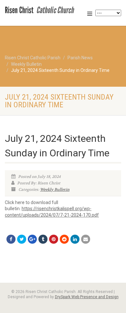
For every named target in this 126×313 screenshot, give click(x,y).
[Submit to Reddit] (64, 239)
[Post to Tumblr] (42, 239)
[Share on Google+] (32, 239)
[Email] (85, 239)
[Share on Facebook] (11, 239)
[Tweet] (21, 239)
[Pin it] (53, 239)
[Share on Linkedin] (74, 239)
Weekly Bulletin (54, 189)
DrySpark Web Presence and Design (87, 297)
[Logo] (42, 9)
